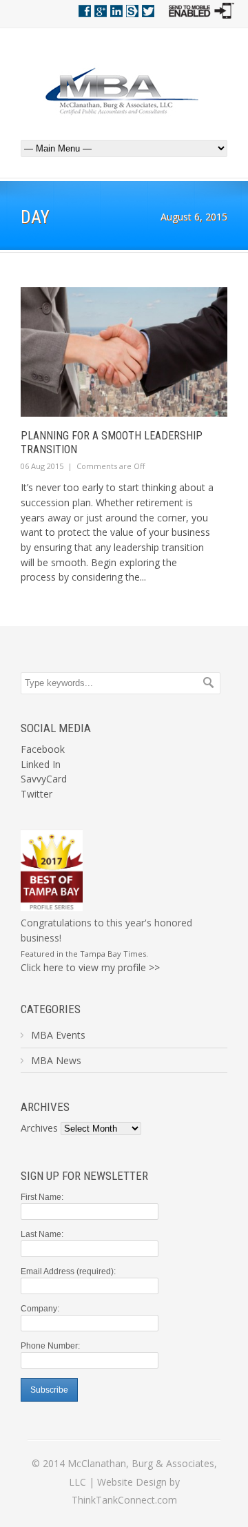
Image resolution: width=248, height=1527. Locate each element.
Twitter (148, 11)
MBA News (56, 1060)
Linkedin (116, 11)
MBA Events (58, 1034)
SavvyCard (44, 778)
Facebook (85, 11)
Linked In (41, 764)
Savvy (132, 11)
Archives (39, 1127)
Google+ (100, 11)
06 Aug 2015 (42, 466)
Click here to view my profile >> (90, 967)
